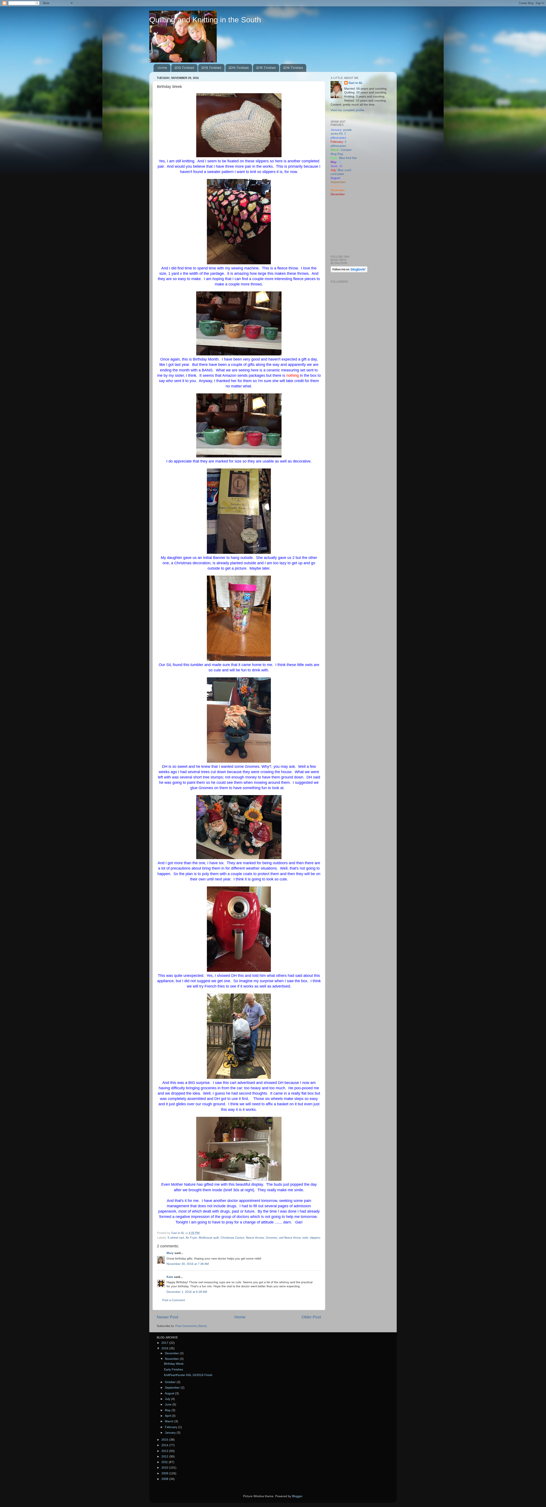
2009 (165, 1473)
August (170, 1393)
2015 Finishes (266, 67)
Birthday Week (174, 1363)
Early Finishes (173, 1369)
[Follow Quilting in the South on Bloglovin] (349, 271)
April (168, 1415)
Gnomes (271, 1237)
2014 (165, 1445)
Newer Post (167, 1317)
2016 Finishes (293, 67)
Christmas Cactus (232, 1237)
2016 (165, 1348)
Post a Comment (173, 1300)
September (173, 1387)
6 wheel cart (176, 1237)
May (168, 1410)
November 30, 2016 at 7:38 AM (188, 1264)
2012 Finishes (184, 67)
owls (305, 1237)
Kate (170, 1277)
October (171, 1382)
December (172, 1353)
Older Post (311, 1317)
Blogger (297, 1496)
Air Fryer (191, 1237)
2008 (165, 1479)
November (172, 1358)
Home (162, 67)
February (171, 1427)
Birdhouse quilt (209, 1237)
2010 (165, 1467)
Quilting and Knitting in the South (205, 19)
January (171, 1432)
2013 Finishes (211, 67)
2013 (165, 1451)
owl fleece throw (290, 1237)
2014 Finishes (239, 67)
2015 (165, 1439)
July (168, 1399)
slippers (315, 1237)
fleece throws (255, 1237)
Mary (170, 1253)
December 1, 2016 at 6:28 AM (187, 1291)
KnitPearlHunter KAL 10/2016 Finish (188, 1375)
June (168, 1404)
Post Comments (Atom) (191, 1326)
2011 (165, 1462)
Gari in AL (356, 82)
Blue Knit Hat (348, 158)
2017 (165, 1342)
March (169, 1421)
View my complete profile (347, 110)
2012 (165, 1456)
